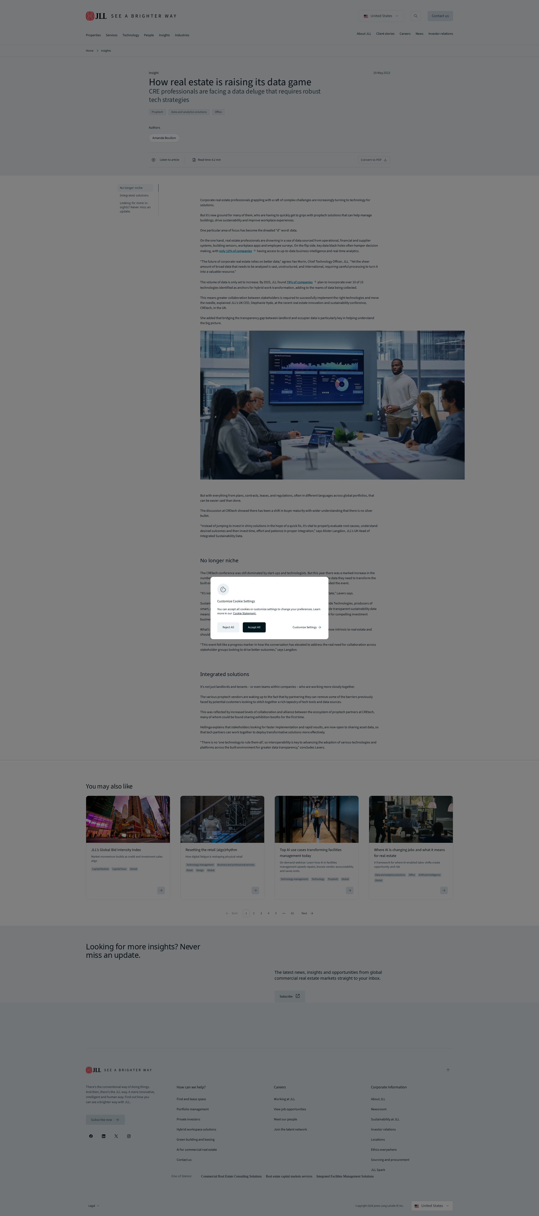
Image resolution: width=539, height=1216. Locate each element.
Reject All (228, 627)
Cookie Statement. (244, 613)
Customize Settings (307, 627)
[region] (269, 608)
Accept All (254, 627)
